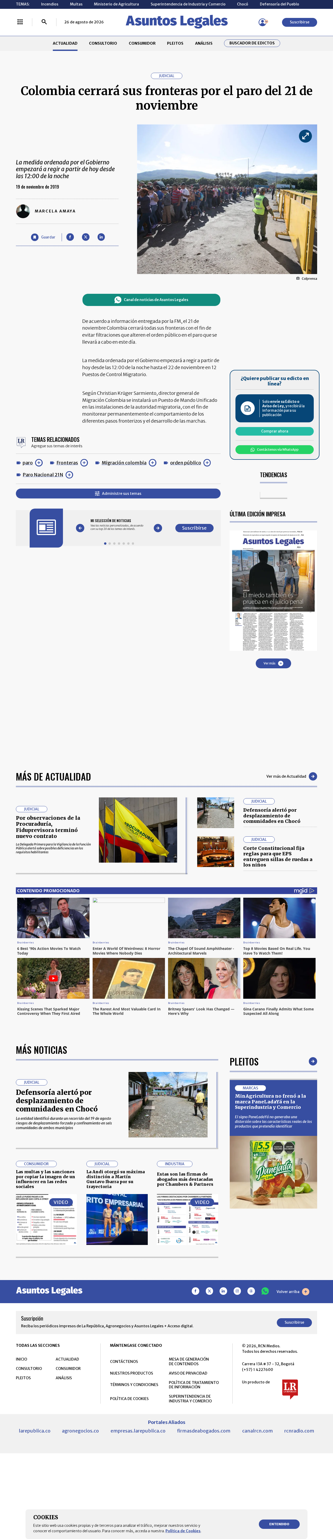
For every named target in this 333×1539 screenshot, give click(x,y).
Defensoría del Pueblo (279, 4)
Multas (76, 4)
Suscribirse (299, 22)
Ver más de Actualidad (286, 776)
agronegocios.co (80, 1431)
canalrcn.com (257, 1431)
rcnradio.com (299, 1431)
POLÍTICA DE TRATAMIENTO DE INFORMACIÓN (194, 1385)
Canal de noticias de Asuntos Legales (156, 300)
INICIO (21, 1359)
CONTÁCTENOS (124, 1361)
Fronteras (67, 463)
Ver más (270, 663)
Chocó (242, 4)
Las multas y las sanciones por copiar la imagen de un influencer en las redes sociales (45, 1179)
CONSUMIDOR (142, 43)
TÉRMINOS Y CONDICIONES (134, 1384)
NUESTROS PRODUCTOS (131, 1373)
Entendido (279, 1524)
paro (28, 463)
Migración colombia (124, 463)
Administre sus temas (121, 493)
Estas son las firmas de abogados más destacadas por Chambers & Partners (185, 1179)
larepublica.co (34, 1431)
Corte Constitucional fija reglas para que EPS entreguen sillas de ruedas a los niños (277, 856)
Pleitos (244, 1061)
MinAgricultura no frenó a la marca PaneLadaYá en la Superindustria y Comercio (270, 1101)
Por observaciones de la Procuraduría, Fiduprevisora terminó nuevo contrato (48, 827)
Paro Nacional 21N (43, 475)
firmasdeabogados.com (203, 1431)
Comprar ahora (274, 431)
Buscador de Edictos (252, 43)
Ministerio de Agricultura (116, 4)
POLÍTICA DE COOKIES (129, 1398)
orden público (185, 463)
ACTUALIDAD (65, 43)
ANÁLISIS (204, 43)
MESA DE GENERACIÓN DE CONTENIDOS (189, 1361)
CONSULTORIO (103, 43)
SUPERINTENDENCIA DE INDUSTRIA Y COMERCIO (190, 1398)
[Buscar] (44, 22)
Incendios (49, 4)
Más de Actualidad (53, 776)
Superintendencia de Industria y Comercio (188, 4)
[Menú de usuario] (262, 22)
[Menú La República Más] (20, 22)
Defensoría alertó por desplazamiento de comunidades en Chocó (271, 815)
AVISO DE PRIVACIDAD (188, 1373)
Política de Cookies (183, 1531)
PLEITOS (175, 43)
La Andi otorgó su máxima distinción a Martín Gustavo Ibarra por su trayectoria (115, 1179)
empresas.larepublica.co (138, 1431)
